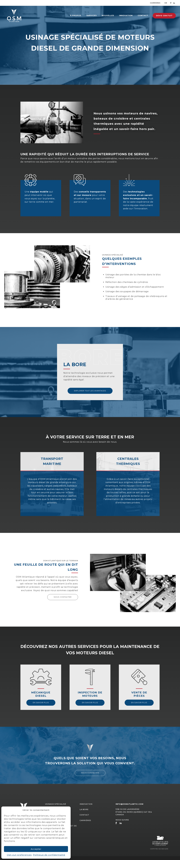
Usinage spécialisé (55, 804)
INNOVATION (126, 15)
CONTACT (143, 15)
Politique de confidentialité (49, 855)
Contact (84, 815)
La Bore (84, 809)
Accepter (36, 849)
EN (166, 3)
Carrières (155, 3)
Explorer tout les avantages (90, 391)
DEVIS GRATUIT (164, 16)
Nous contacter (63, 597)
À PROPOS (75, 15)
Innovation (86, 804)
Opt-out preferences (19, 855)
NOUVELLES (108, 15)
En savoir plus (41, 703)
